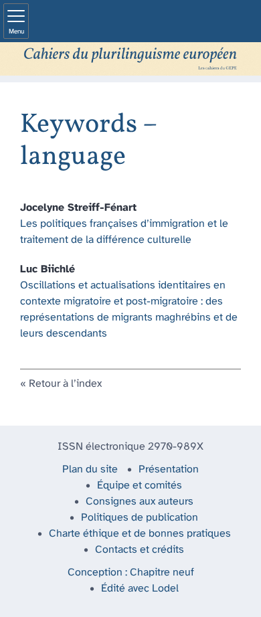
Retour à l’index (65, 383)
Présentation (169, 469)
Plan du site (90, 469)
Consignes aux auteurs (139, 501)
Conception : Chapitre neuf (131, 572)
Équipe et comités (139, 485)
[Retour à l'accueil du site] (130, 59)
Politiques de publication (139, 517)
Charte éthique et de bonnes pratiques (140, 533)
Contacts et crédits (139, 549)
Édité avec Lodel (140, 588)
